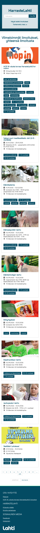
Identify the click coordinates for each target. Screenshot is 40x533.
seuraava (25, 480)
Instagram (6, 521)
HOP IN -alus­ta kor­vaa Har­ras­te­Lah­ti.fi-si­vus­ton (20, 500)
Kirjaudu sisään (8, 507)
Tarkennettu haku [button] (19, 24)
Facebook (6, 518)
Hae (31, 16)
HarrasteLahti (20, 10)
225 (20, 474)
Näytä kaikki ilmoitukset (19, 21)
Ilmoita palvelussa (9, 510)
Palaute (5, 497)
